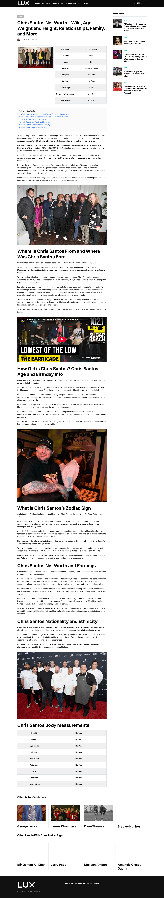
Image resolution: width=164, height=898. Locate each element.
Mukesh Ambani (96, 865)
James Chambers (63, 826)
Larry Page (58, 865)
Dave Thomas (94, 826)
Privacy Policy (93, 883)
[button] (138, 3)
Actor (20, 16)
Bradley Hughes (129, 826)
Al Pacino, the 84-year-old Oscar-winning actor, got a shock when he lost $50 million (135, 27)
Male (91, 55)
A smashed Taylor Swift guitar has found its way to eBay (135, 73)
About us (69, 883)
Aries (91, 87)
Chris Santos (91, 49)
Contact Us (80, 883)
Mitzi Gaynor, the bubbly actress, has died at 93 (134, 42)
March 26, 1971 (91, 68)
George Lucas (27, 826)
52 (91, 62)
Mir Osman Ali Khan (31, 865)
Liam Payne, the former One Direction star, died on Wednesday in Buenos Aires (135, 57)
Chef (94, 94)
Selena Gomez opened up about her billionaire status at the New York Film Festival (135, 89)
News (125, 20)
